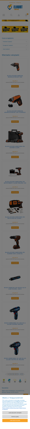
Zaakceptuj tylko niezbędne (15, 412)
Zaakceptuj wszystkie (15, 420)
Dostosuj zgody (15, 416)
